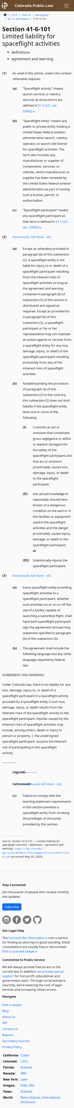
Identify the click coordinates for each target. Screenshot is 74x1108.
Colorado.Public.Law (34, 5)
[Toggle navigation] (66, 5)
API (4, 1023)
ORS (31, 1085)
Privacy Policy (12, 1047)
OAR (23, 1085)
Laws (24, 1079)
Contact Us (10, 1029)
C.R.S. (14, 15)
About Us (9, 1017)
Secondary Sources (16, 1041)
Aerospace (42, 15)
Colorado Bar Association (26, 938)
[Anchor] (42, 78)
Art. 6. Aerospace (19, 19)
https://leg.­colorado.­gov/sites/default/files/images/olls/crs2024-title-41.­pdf (36, 852)
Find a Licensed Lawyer (18, 951)
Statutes (26, 1067)
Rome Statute (30, 1097)
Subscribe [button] (12, 907)
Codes (24, 1055)
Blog (5, 1011)
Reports (8, 1035)
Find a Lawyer (12, 1005)
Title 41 (26, 15)
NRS (23, 1073)
